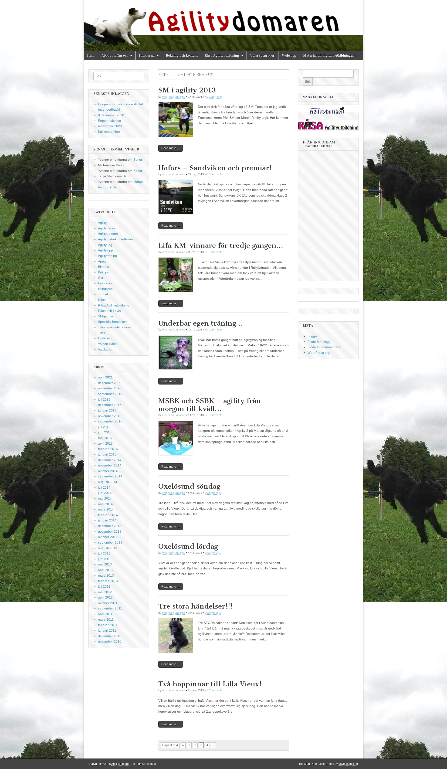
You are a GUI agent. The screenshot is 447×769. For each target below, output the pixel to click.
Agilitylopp (105, 250)
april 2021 (105, 377)
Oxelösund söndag (189, 486)
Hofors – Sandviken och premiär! (215, 168)
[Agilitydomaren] (223, 25)
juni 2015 (105, 432)
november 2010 (109, 641)
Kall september (109, 131)
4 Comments (214, 690)
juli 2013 (104, 553)
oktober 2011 (107, 603)
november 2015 (109, 416)
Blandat (103, 267)
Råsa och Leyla (109, 311)
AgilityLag (105, 245)
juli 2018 (104, 399)
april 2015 (105, 443)
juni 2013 (105, 559)
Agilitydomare (108, 233)
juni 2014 (105, 493)
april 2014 (105, 504)
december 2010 (109, 636)
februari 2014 (108, 515)
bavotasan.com (348, 764)
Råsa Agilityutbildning (222, 56)
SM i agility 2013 (187, 90)
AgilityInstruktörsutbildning (117, 239)
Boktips (103, 272)
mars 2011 (106, 619)
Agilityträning (107, 256)
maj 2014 (105, 498)
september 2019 (110, 394)
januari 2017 (107, 410)
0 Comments (214, 96)
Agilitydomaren (120, 764)
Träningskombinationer (115, 327)
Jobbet (103, 294)
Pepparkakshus (109, 120)
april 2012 (105, 597)
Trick (101, 333)
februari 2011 (108, 625)
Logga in (314, 336)
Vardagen (105, 349)
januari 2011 (107, 630)
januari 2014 (107, 520)
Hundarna (147, 56)
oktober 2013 (108, 537)
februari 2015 (108, 449)
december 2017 (109, 405)
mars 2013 (106, 575)
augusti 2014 (107, 482)
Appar (102, 261)
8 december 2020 (111, 115)
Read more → (170, 148)
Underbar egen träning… (200, 323)
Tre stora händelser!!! (195, 606)
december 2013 (109, 526)
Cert (101, 277)
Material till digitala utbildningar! (329, 56)
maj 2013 (105, 564)
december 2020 (109, 383)
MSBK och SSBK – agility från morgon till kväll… (209, 405)
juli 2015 (104, 427)
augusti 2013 (107, 548)
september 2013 (110, 542)
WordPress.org (319, 352)
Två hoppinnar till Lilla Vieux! (210, 684)
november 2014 (109, 465)
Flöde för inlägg (319, 342)
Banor (137, 159)
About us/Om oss (115, 56)
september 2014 (110, 476)
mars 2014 (106, 509)
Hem (90, 56)
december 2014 (109, 460)
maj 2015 (105, 438)
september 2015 (110, 421)
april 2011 (105, 614)
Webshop (289, 56)
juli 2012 (104, 586)
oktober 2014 (108, 471)
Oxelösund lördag (188, 546)
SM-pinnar (105, 316)
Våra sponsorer (262, 56)
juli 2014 (104, 487)
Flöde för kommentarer (325, 347)
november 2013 (109, 531)
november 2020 (109, 388)
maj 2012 (105, 592)
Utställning (105, 338)
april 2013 (105, 570)
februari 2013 (108, 581)
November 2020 (110, 126)
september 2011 (110, 608)
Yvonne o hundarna (173, 96)
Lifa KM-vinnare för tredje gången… (220, 245)
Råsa (102, 300)
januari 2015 (107, 454)
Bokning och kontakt (182, 56)
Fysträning (106, 283)
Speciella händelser (112, 321)
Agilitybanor (106, 228)
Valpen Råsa (107, 344)
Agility (102, 223)
